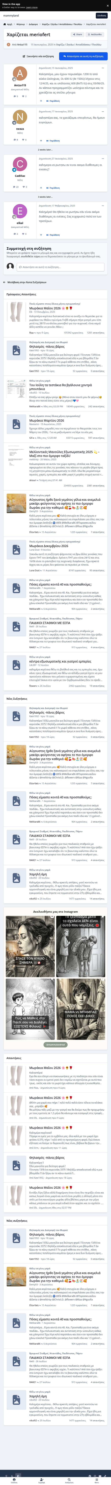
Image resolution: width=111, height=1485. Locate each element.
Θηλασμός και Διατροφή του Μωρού (48, 342)
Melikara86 (34, 406)
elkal (20, 223)
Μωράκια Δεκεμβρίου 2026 (48, 546)
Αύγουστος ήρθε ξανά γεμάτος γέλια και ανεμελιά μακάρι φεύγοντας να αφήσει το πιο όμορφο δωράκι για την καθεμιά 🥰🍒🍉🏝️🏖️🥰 (64, 504)
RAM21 (32, 647)
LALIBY (32, 665)
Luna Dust (34, 549)
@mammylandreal (55, 1044)
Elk (30, 311)
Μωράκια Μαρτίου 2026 (46, 420)
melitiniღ (34, 459)
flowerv (33, 685)
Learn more (6, 5)
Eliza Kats (34, 532)
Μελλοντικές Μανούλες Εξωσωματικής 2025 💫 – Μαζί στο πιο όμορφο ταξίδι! (64, 454)
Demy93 (33, 511)
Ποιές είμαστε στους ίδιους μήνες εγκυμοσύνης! (54, 303)
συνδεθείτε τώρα (30, 256)
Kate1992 (34, 350)
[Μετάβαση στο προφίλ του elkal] (20, 211)
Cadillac (20, 176)
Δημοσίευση (52, 1087)
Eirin (36, 1147)
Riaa (31, 332)
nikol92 (33, 392)
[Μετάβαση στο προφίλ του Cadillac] (20, 164)
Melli (31, 626)
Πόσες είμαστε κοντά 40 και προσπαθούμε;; (60, 584)
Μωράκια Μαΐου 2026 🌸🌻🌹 (51, 308)
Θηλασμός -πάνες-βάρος (46, 346)
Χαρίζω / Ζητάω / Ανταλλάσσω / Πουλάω (78, 44)
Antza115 (22, 44)
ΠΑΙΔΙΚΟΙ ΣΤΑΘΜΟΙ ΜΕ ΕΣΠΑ (49, 623)
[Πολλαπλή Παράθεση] (41, 101)
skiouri (32, 480)
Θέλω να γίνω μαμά (39, 380)
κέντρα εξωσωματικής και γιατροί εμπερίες (60, 661)
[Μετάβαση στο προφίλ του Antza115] (8, 44)
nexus (20, 129)
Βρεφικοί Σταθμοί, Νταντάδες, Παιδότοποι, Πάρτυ (55, 618)
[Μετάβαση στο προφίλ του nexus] (20, 117)
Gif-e (31, 437)
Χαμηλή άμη (38, 874)
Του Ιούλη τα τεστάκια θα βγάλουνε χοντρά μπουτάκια (60, 387)
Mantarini (34, 424)
